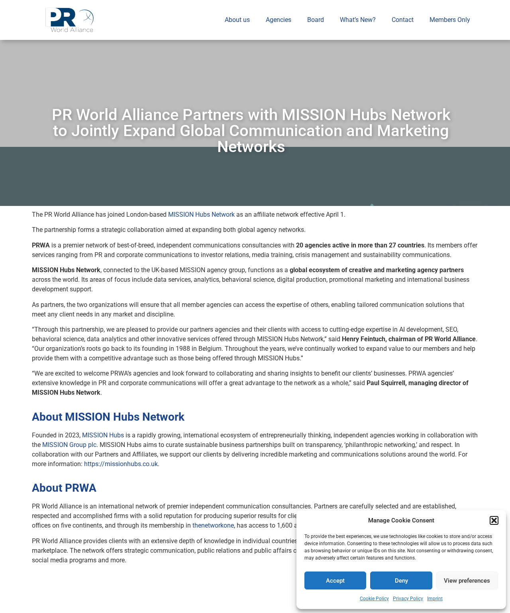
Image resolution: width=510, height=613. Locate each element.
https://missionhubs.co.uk (121, 464)
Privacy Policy (408, 598)
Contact (403, 20)
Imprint (435, 598)
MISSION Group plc (69, 445)
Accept (335, 580)
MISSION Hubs (103, 435)
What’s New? (358, 20)
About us (237, 20)
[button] (494, 520)
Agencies (278, 20)
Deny (401, 580)
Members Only (450, 20)
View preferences (467, 580)
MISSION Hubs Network (201, 214)
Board (315, 20)
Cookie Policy (374, 598)
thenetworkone (213, 525)
